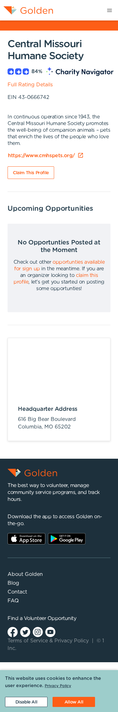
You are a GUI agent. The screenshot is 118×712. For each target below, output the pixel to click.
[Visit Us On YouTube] (50, 631)
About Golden (25, 574)
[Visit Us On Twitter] (25, 631)
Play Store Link (67, 538)
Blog (13, 583)
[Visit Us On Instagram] (38, 631)
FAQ (13, 600)
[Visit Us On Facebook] (13, 631)
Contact (17, 591)
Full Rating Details (30, 84)
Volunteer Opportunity (50, 618)
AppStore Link (26, 538)
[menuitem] (26, 10)
